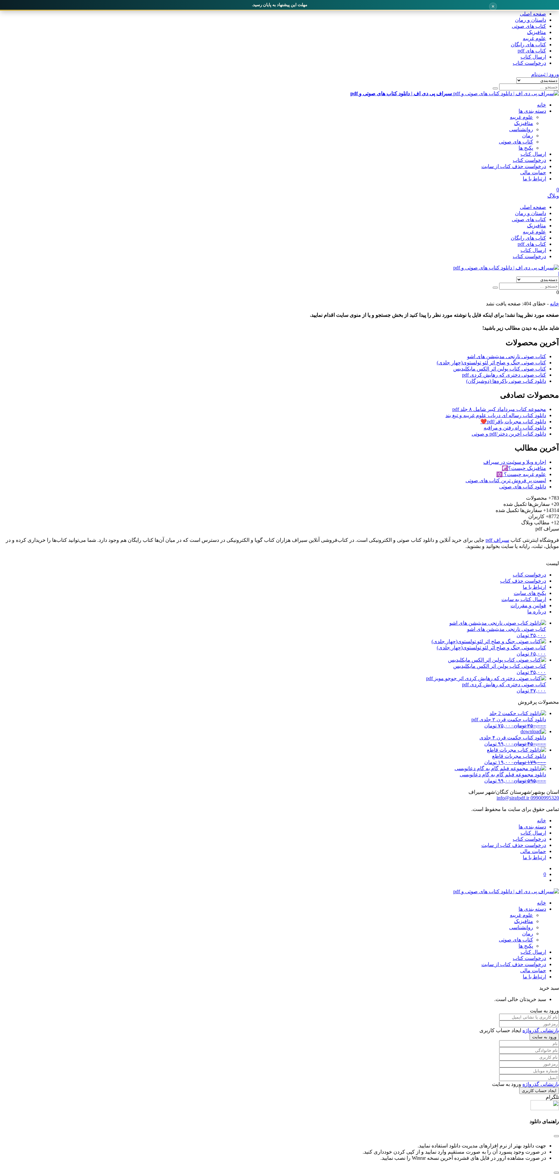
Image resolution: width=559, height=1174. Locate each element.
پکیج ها (526, 148)
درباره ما (536, 611)
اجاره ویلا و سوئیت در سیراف (514, 462)
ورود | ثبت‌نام (545, 74)
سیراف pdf (497, 540)
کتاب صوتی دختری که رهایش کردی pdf (504, 375)
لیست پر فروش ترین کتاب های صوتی (506, 480)
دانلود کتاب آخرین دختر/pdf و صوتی (509, 434)
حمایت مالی (533, 172)
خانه (541, 105)
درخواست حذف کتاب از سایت (513, 166)
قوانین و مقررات (528, 605)
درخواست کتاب (529, 63)
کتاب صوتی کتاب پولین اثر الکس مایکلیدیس (499, 368)
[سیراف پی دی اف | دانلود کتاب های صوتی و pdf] (506, 267)
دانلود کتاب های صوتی (522, 486)
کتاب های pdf (532, 50)
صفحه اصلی (533, 14)
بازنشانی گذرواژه (540, 1030)
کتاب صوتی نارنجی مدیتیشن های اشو (506, 356)
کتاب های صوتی (529, 26)
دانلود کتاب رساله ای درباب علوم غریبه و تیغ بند (495, 415)
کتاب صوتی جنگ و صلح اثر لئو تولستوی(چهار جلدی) (491, 362)
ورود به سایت (544, 1036)
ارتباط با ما (534, 178)
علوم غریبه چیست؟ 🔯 (521, 474)
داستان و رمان (530, 20)
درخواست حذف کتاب (523, 581)
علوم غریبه (534, 38)
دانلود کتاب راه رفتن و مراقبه (515, 427)
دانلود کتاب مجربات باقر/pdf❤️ (513, 421)
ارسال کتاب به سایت (523, 599)
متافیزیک (536, 32)
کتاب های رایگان (528, 44)
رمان (527, 135)
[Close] (556, 1173)
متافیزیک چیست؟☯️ (524, 468)
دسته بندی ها (532, 111)
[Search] (495, 88)
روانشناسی (521, 129)
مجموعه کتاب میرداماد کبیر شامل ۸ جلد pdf (499, 409)
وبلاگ (553, 196)
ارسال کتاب (533, 57)
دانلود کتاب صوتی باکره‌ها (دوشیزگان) (506, 381)
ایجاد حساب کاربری (539, 1090)
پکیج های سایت (530, 593)
